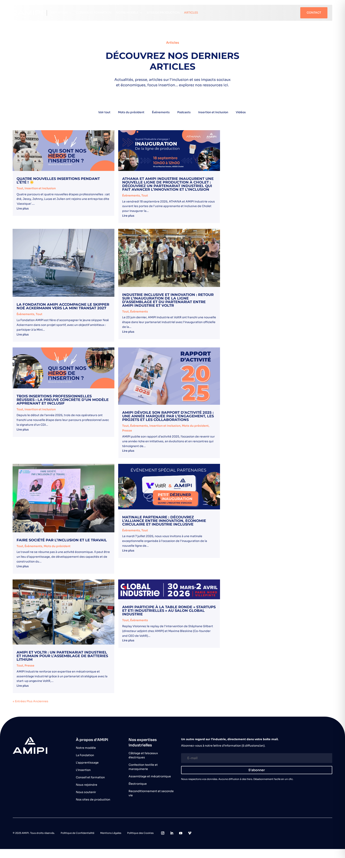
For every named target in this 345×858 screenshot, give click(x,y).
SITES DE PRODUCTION (163, 12)
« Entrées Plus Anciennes (30, 701)
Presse (127, 430)
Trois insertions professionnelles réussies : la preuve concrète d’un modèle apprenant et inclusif (63, 400)
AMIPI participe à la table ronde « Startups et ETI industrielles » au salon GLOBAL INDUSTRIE (169, 610)
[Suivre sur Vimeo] (189, 833)
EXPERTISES (59, 12)
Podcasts (184, 112)
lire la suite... (63, 209)
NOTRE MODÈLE (127, 12)
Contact (314, 12)
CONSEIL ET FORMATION (93, 12)
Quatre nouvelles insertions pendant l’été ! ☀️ (58, 180)
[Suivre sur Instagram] (163, 833)
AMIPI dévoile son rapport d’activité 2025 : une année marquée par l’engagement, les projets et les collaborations (168, 416)
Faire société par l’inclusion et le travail (62, 540)
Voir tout (104, 112)
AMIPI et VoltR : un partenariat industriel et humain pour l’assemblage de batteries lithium (62, 656)
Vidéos (241, 112)
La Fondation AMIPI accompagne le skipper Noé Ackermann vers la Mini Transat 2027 (63, 306)
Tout (20, 188)
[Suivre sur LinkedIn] (172, 833)
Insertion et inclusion (213, 112)
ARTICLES (191, 12)
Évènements (131, 195)
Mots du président (131, 112)
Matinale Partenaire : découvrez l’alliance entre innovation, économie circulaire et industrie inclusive (164, 521)
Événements (161, 112)
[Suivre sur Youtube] (180, 833)
